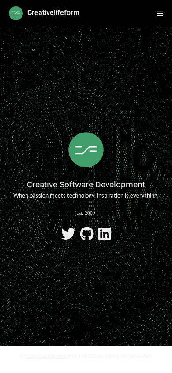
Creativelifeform (46, 355)
